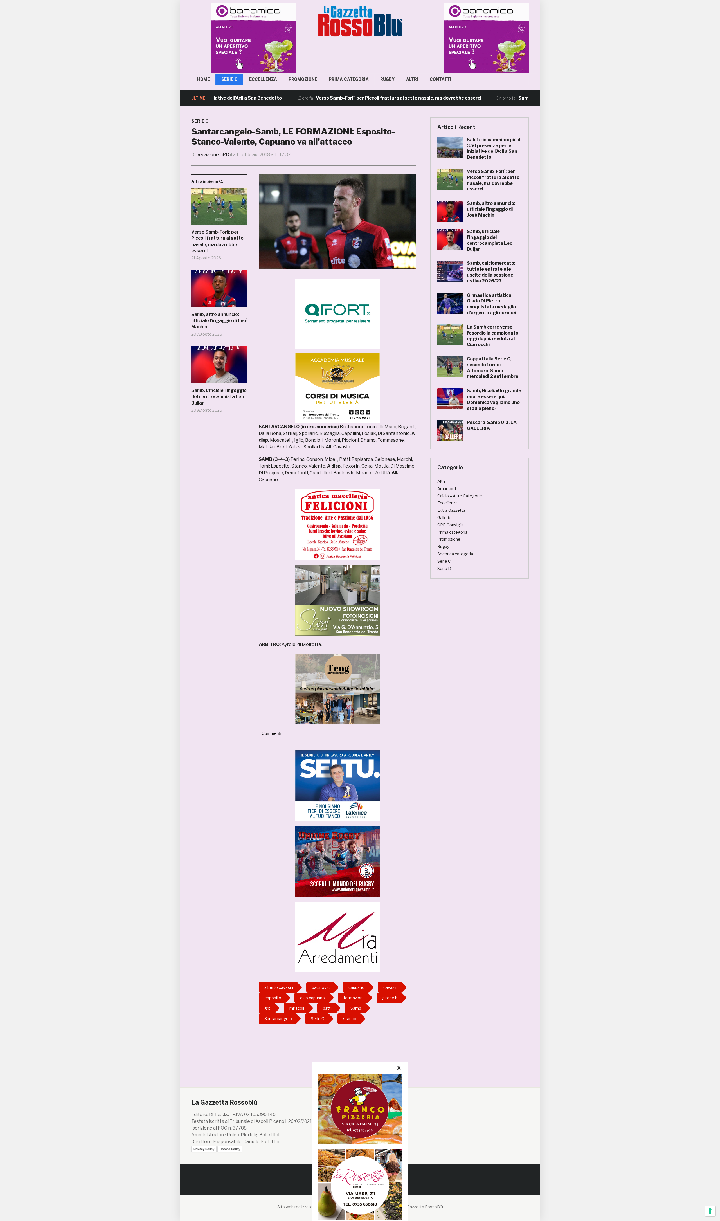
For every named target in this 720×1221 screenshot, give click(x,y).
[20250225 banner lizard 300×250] (337, 388)
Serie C (229, 79)
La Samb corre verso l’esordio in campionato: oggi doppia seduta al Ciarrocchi (493, 335)
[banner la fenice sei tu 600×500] (337, 785)
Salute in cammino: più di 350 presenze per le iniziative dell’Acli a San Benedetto (494, 148)
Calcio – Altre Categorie (459, 495)
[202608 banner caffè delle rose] (360, 1184)
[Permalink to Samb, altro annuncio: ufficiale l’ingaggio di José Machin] (219, 290)
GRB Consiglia (450, 524)
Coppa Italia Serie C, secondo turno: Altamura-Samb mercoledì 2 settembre (492, 367)
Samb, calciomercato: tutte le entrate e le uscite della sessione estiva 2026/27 (491, 272)
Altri (412, 79)
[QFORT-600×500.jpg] (337, 313)
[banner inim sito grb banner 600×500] (244, 37)
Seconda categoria (455, 553)
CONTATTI (440, 79)
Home (203, 79)
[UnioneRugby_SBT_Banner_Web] (337, 861)
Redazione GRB (212, 154)
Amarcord (446, 488)
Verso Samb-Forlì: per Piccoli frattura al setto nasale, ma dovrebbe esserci (357, 98)
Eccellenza (263, 79)
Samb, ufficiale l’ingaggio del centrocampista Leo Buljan (219, 397)
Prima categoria (349, 79)
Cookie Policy (230, 1149)
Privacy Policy (204, 1149)
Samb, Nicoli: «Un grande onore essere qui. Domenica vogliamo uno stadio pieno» (494, 399)
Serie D (444, 568)
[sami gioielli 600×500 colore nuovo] (337, 600)
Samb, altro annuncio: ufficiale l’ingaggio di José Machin (219, 321)
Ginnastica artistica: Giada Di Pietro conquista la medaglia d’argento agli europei (491, 304)
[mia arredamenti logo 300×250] (337, 937)
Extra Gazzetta (451, 510)
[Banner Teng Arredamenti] (337, 688)
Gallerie (444, 517)
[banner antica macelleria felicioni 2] (337, 523)
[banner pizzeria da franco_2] (360, 1109)
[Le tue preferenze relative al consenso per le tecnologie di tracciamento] (710, 1211)
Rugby (387, 79)
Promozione (303, 79)
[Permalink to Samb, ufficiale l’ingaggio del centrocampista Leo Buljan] (219, 366)
